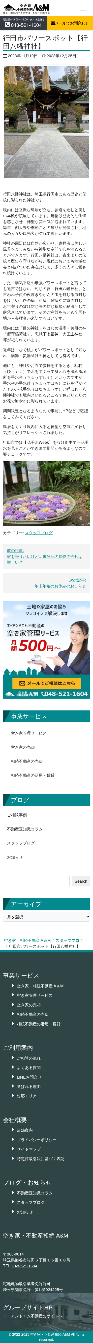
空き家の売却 (23, 747)
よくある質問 (29, 1067)
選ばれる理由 (29, 1086)
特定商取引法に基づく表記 (40, 1158)
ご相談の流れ (29, 1058)
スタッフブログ (69, 940)
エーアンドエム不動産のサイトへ (32, 1316)
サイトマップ (29, 1149)
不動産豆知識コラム (25, 829)
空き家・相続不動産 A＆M (27, 940)
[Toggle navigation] (83, 9)
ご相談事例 (17, 815)
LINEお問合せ (29, 1077)
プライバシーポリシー (37, 1139)
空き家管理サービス (29, 733)
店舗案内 (25, 1130)
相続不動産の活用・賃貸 (33, 775)
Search (81, 881)
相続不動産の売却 (27, 761)
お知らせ (15, 857)
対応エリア (27, 1096)
